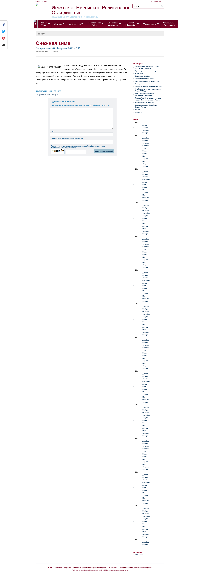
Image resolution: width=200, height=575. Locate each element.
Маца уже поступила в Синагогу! (147, 81)
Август (144, 125)
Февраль (145, 130)
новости (41, 33)
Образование (149, 24)
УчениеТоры (44, 24)
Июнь (144, 153)
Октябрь (145, 143)
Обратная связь (156, 2)
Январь (145, 133)
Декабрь (145, 138)
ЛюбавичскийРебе (94, 24)
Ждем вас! (139, 73)
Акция (137, 109)
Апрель (145, 127)
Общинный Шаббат (142, 76)
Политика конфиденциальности (117, 570)
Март (144, 161)
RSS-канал (139, 555)
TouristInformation (130, 24)
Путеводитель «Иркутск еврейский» (148, 86)
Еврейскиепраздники (113, 24)
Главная (37, 2)
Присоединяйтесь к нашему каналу (148, 71)
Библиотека (75, 24)
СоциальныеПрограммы (169, 24)
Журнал (58, 24)
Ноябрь (145, 140)
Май (143, 156)
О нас (44, 2)
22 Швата (138, 112)
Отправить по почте (67, 138)
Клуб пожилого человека (144, 102)
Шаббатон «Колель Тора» (144, 78)
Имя (52, 131)
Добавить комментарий (63, 101)
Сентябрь (146, 146)
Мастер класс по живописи (145, 84)
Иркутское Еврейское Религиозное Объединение (90, 10)
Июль (144, 151)
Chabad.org (93, 570)
